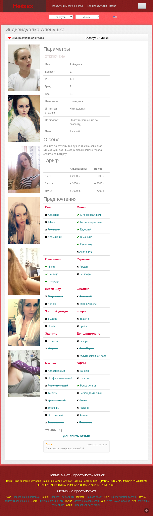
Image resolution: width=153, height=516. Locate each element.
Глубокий (85, 229)
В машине (86, 236)
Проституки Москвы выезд (67, 5)
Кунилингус (87, 244)
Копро (81, 311)
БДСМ (81, 363)
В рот (51, 266)
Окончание (53, 259)
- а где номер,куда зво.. (116, 501)
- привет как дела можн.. (83, 505)
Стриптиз (83, 259)
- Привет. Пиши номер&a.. (23, 497)
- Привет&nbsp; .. (89, 497)
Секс (48, 207)
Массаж (50, 363)
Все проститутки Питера (101, 5)
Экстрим (51, 333)
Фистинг (83, 289)
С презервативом (90, 214)
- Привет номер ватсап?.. (121, 497)
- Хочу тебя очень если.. (82, 501)
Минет (81, 207)
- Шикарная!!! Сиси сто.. (48, 501)
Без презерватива (91, 222)
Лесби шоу (53, 289)
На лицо (53, 274)
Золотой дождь (56, 311)
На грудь (53, 281)
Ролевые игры (88, 385)
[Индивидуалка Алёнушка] (24, 67)
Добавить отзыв (76, 436)
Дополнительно (88, 333)
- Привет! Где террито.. (58, 497)
